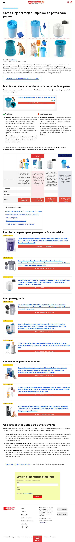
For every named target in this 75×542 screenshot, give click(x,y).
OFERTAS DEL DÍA (62, 514)
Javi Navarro (13, 60)
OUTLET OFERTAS (62, 509)
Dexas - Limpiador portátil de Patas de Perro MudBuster (36, 97)
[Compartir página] (71, 2)
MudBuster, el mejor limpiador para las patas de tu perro (24, 211)
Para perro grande (12, 218)
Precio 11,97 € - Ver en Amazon (44, 414)
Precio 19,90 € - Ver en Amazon (44, 332)
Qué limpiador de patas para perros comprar (20, 224)
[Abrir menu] (4, 2)
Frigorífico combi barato (37, 538)
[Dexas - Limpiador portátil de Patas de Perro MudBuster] (10, 102)
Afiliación (24, 524)
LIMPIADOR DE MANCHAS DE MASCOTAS (22, 78)
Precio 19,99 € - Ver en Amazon (44, 268)
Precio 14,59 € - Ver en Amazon (52, 199)
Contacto (23, 511)
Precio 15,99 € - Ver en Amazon (65, 199)
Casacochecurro (43, 522)
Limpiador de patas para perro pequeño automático (22, 214)
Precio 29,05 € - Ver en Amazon (37, 103)
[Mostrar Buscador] (68, 2)
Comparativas (9, 464)
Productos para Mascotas (10, 8)
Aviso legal (24, 514)
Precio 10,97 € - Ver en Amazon (44, 376)
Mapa (22, 508)
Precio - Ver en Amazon (24, 199)
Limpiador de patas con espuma (16, 221)
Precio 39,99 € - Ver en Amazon (44, 351)
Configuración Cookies (27, 521)
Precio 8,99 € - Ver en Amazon (45, 246)
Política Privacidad (26, 517)
